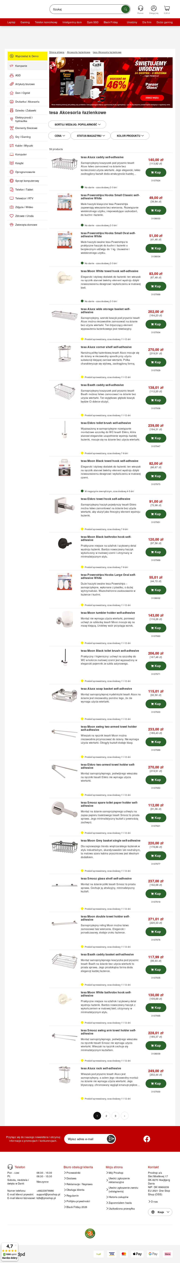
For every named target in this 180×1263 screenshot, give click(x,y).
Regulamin (72, 1195)
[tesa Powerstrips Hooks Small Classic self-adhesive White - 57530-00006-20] (64, 202)
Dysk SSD (92, 22)
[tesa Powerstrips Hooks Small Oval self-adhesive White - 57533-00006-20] (64, 240)
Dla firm (146, 22)
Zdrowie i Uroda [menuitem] (24, 216)
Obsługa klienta (75, 1189)
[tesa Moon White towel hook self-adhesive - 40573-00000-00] (64, 278)
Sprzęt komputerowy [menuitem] (27, 180)
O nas (154, 1201)
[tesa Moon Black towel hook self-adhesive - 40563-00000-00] (64, 467)
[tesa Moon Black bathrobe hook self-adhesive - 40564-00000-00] (64, 543)
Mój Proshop (116, 1172)
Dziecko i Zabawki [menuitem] (25, 110)
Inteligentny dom (72, 22)
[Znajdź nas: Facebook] (146, 1138)
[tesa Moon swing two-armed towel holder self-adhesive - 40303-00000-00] (64, 733)
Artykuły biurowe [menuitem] (25, 84)
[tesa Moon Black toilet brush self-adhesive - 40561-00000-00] (64, 657)
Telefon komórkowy (46, 22)
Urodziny (132, 22)
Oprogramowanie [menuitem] (25, 172)
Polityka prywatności (78, 1201)
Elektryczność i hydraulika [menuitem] (24, 119)
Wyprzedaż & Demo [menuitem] (26, 56)
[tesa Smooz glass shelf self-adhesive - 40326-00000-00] (64, 885)
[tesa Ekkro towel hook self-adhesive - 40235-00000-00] (64, 505)
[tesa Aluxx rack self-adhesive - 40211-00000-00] (64, 1075)
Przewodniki (73, 1172)
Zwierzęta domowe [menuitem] (26, 224)
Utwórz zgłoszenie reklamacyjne (119, 1180)
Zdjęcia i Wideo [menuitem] (24, 207)
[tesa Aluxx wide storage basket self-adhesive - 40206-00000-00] (64, 316)
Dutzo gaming (165, 22)
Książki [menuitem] (19, 163)
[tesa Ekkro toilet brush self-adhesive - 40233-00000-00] (64, 429)
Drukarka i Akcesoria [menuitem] (27, 101)
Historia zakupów (118, 1197)
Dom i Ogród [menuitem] (22, 93)
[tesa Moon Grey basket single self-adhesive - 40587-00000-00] (64, 847)
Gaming (25, 22)
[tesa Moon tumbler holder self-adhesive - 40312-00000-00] (64, 619)
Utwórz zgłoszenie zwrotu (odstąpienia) (123, 1189)
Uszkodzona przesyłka (122, 1208)
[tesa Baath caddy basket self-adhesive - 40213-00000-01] (64, 961)
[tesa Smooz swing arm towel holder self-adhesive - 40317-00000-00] (64, 1037)
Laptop (11, 22)
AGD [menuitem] (18, 75)
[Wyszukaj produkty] (125, 9)
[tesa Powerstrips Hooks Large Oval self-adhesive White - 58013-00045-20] (64, 581)
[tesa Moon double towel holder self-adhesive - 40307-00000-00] (64, 923)
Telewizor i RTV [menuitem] (24, 198)
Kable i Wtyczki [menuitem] (24, 145)
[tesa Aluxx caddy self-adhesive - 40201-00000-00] (64, 164)
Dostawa (71, 1178)
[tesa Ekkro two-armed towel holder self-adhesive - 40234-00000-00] (64, 771)
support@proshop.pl (48, 1194)
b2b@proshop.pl (46, 1198)
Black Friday (111, 22)
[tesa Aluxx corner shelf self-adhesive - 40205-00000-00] (64, 353)
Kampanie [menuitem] (21, 65)
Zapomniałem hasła (120, 1202)
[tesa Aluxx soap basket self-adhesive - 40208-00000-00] (64, 695)
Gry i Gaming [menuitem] (23, 136)
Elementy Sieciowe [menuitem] (26, 128)
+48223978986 (45, 1190)
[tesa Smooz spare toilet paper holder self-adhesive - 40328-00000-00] (64, 809)
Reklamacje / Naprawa (79, 1184)
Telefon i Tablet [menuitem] (24, 189)
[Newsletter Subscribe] (111, 1139)
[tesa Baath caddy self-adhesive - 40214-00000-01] (64, 391)
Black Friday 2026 (76, 1207)
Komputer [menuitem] (21, 154)
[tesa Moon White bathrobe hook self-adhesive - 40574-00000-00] (64, 999)
